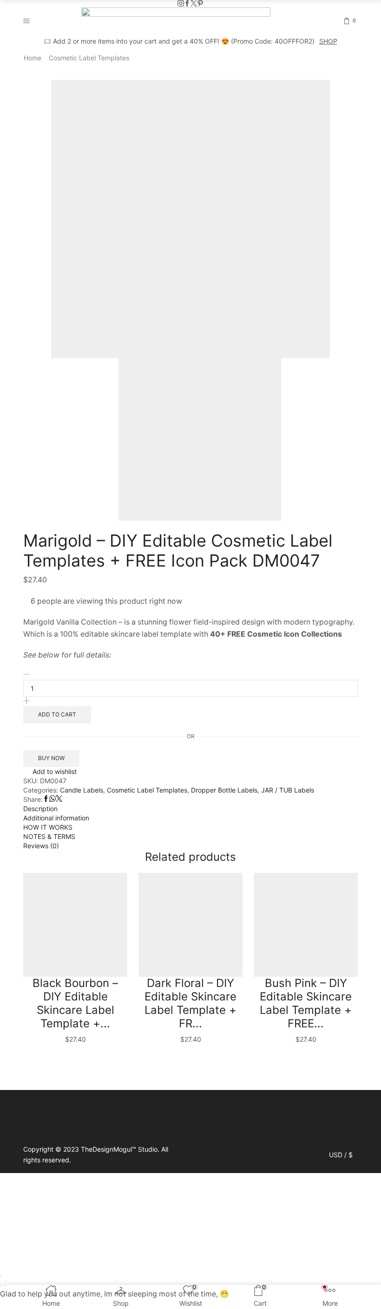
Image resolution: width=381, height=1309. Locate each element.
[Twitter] (193, 3)
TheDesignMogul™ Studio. (121, 1149)
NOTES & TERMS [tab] (49, 836)
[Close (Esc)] (1, 1276)
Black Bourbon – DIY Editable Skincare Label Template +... (75, 1003)
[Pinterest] (200, 3)
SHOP (328, 41)
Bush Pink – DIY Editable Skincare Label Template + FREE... (306, 1003)
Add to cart (57, 714)
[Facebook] (187, 3)
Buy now (51, 757)
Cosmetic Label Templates (89, 58)
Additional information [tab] (56, 818)
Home (32, 58)
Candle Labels (81, 790)
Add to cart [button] (43, 1028)
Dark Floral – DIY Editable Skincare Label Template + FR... (190, 1003)
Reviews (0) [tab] (41, 846)
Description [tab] (40, 808)
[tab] (190, 808)
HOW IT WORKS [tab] (47, 827)
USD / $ (341, 1155)
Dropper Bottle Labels (224, 790)
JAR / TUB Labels (287, 790)
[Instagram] (180, 3)
